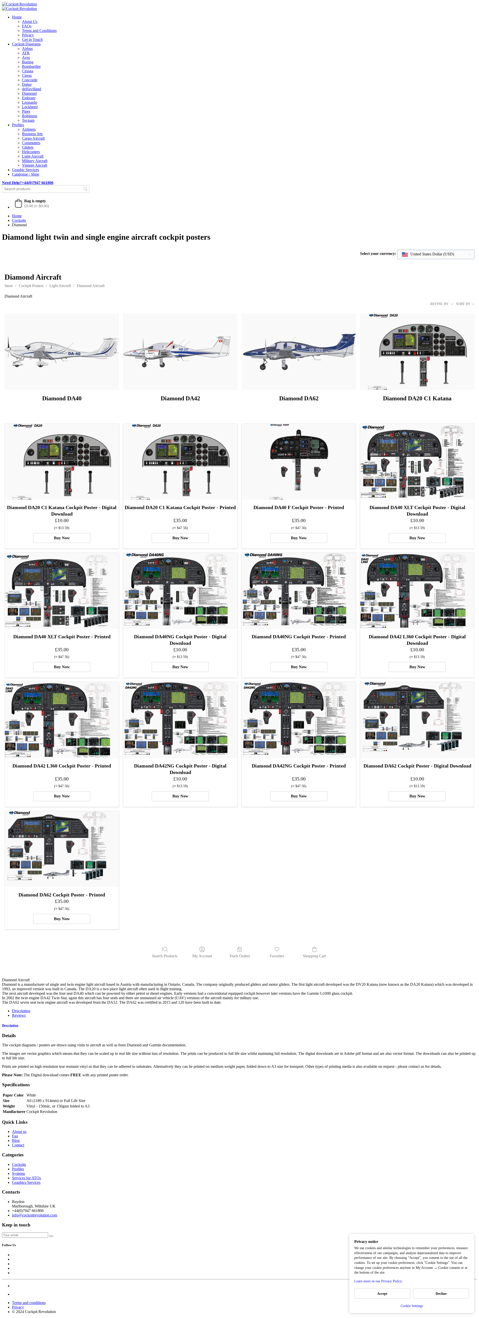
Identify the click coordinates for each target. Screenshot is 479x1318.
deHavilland (31, 89)
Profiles (18, 125)
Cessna (27, 71)
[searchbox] (45, 189)
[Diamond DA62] (298, 352)
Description (10, 1025)
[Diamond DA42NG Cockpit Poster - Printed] (299, 720)
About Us (29, 21)
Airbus (27, 48)
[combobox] (436, 254)
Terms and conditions (29, 1303)
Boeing (27, 62)
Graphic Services (25, 170)
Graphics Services (26, 1182)
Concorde (29, 80)
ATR (26, 53)
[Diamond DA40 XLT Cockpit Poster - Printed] (62, 591)
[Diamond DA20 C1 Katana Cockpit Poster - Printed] (180, 462)
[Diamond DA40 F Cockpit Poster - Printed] (299, 462)
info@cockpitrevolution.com (34, 1215)
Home (17, 17)
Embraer (28, 98)
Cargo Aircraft (33, 138)
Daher (27, 84)
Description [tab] (21, 1011)
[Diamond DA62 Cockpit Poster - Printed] (62, 849)
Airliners (29, 129)
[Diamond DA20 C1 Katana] (417, 352)
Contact (18, 1145)
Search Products (164, 956)
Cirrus (27, 75)
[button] (32, 203)
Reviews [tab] (19, 1015)
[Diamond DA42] (180, 352)
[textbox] (428, 254)
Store (8, 286)
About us (19, 1131)
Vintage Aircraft (34, 165)
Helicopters (31, 152)
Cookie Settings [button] (412, 1306)
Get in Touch (32, 39)
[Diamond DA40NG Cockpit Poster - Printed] (299, 591)
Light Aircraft (32, 156)
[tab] (239, 1025)
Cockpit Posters (31, 286)
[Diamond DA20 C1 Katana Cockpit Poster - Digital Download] (62, 462)
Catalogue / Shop (25, 174)
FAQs (26, 26)
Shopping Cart (314, 956)
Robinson (29, 116)
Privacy (28, 35)
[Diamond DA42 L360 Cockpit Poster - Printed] (62, 720)
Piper (26, 111)
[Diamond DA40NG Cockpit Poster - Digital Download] (180, 591)
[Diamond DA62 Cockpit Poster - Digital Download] (417, 720)
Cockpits (19, 220)
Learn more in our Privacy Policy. (378, 1281)
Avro (26, 57)
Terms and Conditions (39, 30)
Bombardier (31, 66)
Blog (16, 1140)
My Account (202, 956)
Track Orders (239, 956)
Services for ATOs (26, 1178)
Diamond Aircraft (91, 286)
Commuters (31, 143)
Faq (15, 1136)
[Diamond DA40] (61, 352)
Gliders (27, 147)
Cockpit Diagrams (26, 44)
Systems (18, 1173)
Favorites (277, 956)
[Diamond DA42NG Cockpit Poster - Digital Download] (180, 720)
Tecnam (28, 120)
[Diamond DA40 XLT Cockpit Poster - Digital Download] (417, 462)
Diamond (29, 93)
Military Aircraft (34, 161)
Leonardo (29, 102)
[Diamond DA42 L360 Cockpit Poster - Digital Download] (417, 591)
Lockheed (30, 107)
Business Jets (32, 134)
